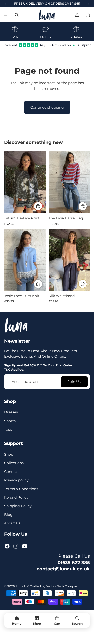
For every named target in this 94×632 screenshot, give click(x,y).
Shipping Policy (18, 506)
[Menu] (6, 15)
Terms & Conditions (21, 488)
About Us (12, 523)
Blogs (9, 514)
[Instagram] (16, 546)
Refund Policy (16, 497)
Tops (8, 429)
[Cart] (87, 14)
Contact (11, 471)
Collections (14, 463)
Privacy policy (16, 480)
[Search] (16, 14)
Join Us (74, 381)
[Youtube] (25, 546)
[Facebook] (7, 546)
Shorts (10, 421)
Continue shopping (47, 107)
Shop (8, 454)
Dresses (11, 412)
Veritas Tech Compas (61, 586)
